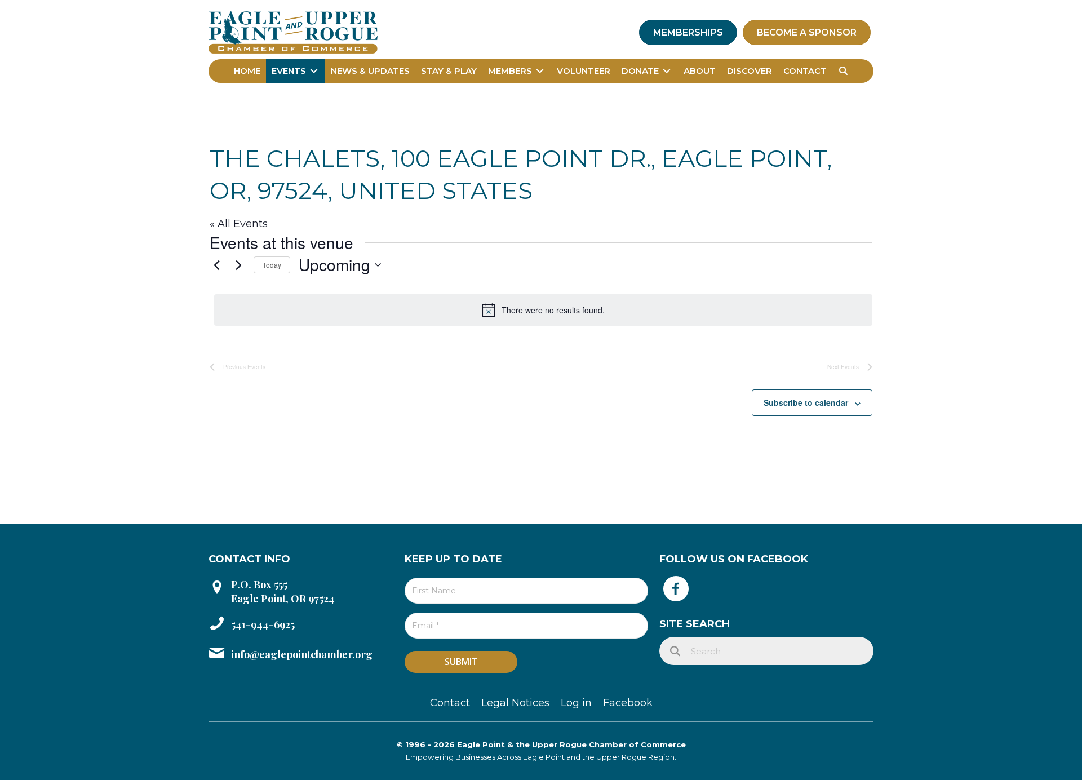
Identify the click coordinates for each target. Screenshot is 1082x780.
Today (272, 264)
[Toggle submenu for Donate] (666, 70)
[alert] (543, 310)
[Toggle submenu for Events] (314, 70)
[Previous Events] (216, 265)
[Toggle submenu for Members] (540, 70)
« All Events (239, 224)
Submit (461, 661)
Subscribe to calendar (806, 402)
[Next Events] (238, 265)
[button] (843, 71)
